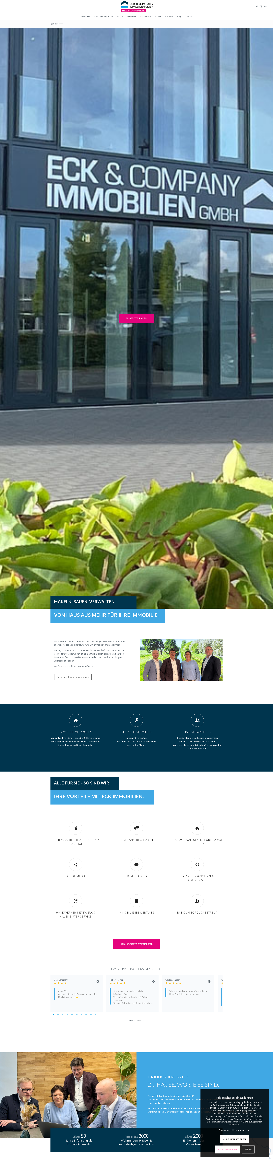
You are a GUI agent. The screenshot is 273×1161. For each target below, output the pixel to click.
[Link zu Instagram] (261, 6)
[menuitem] (85, 16)
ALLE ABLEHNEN (227, 1149)
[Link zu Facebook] (257, 6)
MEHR (248, 1149)
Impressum (245, 1130)
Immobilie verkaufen (75, 731)
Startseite (56, 24)
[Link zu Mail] (265, 6)
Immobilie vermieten (136, 731)
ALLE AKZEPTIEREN (234, 1139)
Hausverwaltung (197, 731)
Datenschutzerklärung (229, 1130)
